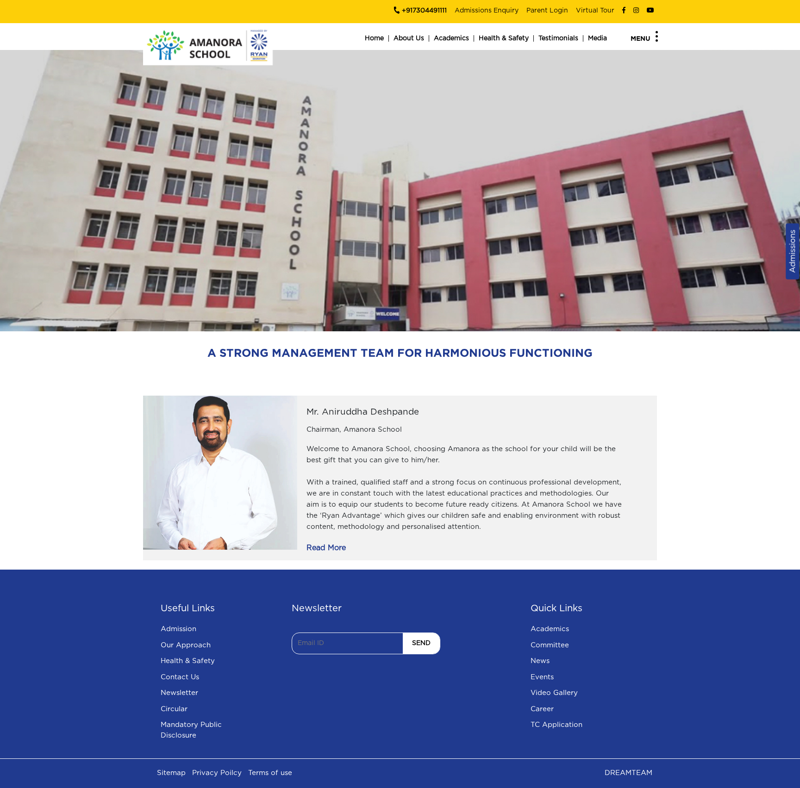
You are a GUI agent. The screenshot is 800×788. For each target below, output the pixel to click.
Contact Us (180, 677)
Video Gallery (554, 692)
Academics (451, 38)
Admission (178, 629)
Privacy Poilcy (217, 772)
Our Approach (186, 645)
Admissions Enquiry (487, 10)
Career (542, 709)
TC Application (556, 724)
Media (597, 38)
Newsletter (179, 692)
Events (542, 677)
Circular (174, 709)
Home (374, 38)
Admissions (792, 251)
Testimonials (558, 38)
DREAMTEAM (628, 772)
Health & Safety (504, 38)
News (540, 661)
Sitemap (171, 772)
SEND (421, 643)
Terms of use (270, 772)
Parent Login (547, 10)
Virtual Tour (595, 10)
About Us (409, 38)
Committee (550, 645)
